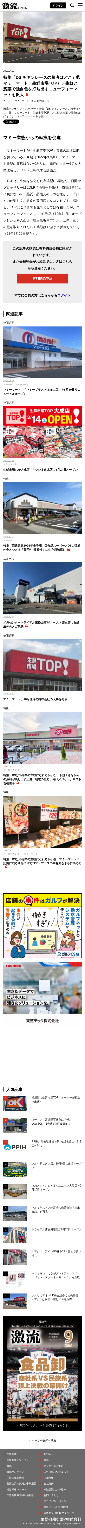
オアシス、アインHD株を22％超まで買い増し (56, 1253)
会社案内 (49, 1483)
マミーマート (22, 101)
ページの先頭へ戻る (44, 1440)
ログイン (58, 5)
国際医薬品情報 (15, 1478)
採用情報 (49, 1478)
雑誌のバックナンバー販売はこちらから (44, 1425)
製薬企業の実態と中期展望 (21, 1483)
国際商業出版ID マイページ (59, 1513)
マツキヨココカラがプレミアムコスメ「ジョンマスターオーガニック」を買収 (56, 1275)
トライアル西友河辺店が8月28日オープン (56, 1229)
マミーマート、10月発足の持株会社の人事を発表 (35, 699)
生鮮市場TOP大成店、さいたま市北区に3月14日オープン (40, 469)
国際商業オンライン (18, 1460)
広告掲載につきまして (56, 1472)
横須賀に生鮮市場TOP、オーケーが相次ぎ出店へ (56, 1099)
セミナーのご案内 (54, 1466)
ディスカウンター (12, 770)
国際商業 (12, 1454)
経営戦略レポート (16, 1489)
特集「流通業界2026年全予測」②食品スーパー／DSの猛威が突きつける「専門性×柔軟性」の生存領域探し (41, 547)
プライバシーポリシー (56, 1501)
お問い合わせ (51, 1495)
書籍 (46, 1460)
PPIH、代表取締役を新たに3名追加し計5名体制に (56, 1143)
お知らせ (49, 1454)
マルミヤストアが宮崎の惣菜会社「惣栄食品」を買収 (56, 1209)
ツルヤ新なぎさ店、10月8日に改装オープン (56, 1165)
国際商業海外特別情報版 (20, 1495)
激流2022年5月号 (40, 101)
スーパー (7, 101)
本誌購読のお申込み (55, 1489)
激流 (9, 1466)
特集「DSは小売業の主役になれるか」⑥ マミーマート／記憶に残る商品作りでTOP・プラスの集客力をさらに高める (42, 861)
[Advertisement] (42, 1057)
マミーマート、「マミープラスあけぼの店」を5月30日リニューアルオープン (41, 391)
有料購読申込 (42, 278)
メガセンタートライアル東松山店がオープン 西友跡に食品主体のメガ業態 (41, 624)
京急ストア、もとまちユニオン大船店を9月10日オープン (56, 1187)
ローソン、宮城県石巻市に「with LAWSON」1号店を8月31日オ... (51, 1121)
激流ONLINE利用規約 (56, 1507)
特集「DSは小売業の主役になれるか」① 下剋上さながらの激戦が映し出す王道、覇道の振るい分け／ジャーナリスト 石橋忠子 (42, 779)
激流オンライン (12, 108)
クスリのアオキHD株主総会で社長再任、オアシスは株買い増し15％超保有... (56, 1297)
